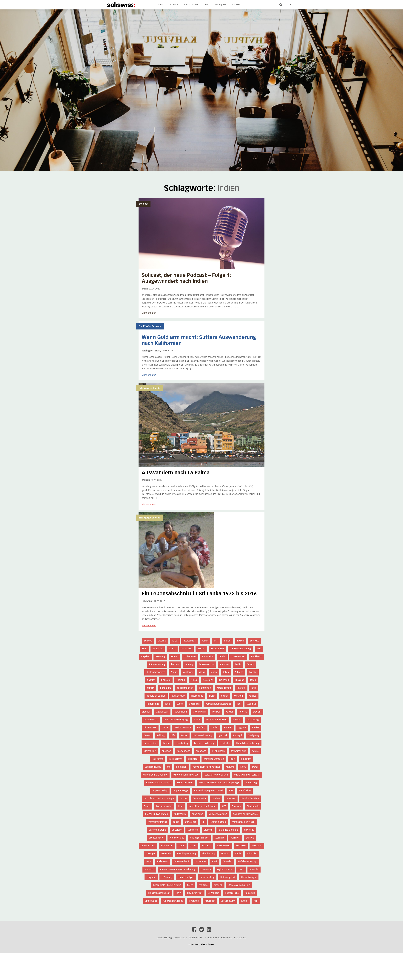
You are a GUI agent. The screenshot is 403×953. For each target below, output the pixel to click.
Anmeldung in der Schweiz (202, 806)
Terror (168, 704)
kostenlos (225, 743)
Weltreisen (257, 846)
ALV (224, 806)
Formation (181, 767)
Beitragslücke (232, 893)
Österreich (208, 680)
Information (167, 846)
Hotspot (225, 854)
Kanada (252, 696)
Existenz (250, 838)
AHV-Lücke (213, 893)
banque (175, 664)
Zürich (194, 680)
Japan (253, 680)
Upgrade (242, 728)
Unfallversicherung (247, 861)
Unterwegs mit (227, 877)
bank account (178, 696)
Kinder (244, 901)
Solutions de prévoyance (245, 814)
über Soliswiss (191, 5)
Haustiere (230, 798)
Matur (255, 767)
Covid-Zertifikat (194, 893)
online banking (207, 877)
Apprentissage (180, 791)
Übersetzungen (248, 877)
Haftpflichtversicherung (247, 743)
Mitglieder (210, 901)
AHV (259, 649)
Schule (255, 751)
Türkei (165, 728)
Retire (190, 885)
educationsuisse (153, 767)
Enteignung (253, 735)
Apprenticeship (159, 791)
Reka (180, 806)
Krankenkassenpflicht (159, 893)
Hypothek (222, 735)
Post (231, 791)
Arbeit (205, 641)
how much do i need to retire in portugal (219, 783)
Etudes (255, 728)
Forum (174, 672)
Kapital (229, 712)
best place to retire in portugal (159, 798)
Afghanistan (162, 712)
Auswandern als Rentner (155, 775)
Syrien (180, 704)
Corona (147, 735)
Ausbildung (197, 814)
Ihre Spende (240, 938)
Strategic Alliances (199, 838)
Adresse (243, 712)
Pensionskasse (206, 664)
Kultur (181, 846)
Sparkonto (200, 861)
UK (203, 822)
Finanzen (236, 806)
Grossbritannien (185, 688)
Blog (207, 5)
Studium (257, 712)
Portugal (237, 735)
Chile (253, 688)
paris (148, 861)
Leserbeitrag (182, 743)
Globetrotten (150, 728)
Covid (178, 893)
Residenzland (183, 751)
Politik (238, 664)
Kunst (193, 846)
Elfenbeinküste (156, 838)
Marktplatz (220, 5)
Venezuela (166, 854)
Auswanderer (151, 720)
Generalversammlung (239, 885)
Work (241, 869)
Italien (226, 672)
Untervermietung (157, 830)
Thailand (180, 680)
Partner (228, 728)
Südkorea (193, 759)
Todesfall (218, 885)
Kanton (174, 656)
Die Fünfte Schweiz (150, 326)
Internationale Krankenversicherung (177, 869)
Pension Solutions (250, 798)
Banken (201, 649)
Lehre (243, 767)
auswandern (190, 641)
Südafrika (251, 704)
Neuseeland (197, 696)
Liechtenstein (150, 743)
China (202, 672)
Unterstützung (148, 846)
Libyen (166, 743)
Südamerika (180, 814)
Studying (208, 830)
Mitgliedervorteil (164, 806)
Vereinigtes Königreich (243, 822)
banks (176, 822)
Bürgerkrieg (205, 688)
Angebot (173, 5)
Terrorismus (153, 704)
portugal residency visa (216, 775)
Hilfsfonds (194, 901)
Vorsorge (150, 854)
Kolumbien (252, 854)
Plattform (165, 680)
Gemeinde (250, 893)
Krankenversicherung (240, 649)
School (183, 798)
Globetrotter (190, 656)
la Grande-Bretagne (228, 830)
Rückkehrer (157, 759)
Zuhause (239, 672)
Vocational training (157, 822)
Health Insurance (182, 728)
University (177, 830)
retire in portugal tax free (158, 783)
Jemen (184, 735)
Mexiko (252, 672)
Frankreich (207, 656)
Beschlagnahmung (186, 854)
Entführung (165, 688)
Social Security (228, 901)
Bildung (161, 735)
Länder (227, 641)
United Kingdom (218, 822)
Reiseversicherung (202, 735)
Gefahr (222, 656)
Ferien (147, 806)
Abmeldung (253, 720)
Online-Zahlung (164, 938)
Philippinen (162, 861)
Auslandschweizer (156, 672)
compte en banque (156, 696)
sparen (224, 696)
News (160, 5)
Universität (190, 822)
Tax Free (203, 885)
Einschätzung (208, 854)
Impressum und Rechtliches (218, 938)
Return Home (175, 759)
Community (150, 751)
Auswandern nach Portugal (206, 767)
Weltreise (241, 846)
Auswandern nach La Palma (176, 472)
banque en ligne (186, 877)
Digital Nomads (224, 869)
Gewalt (250, 664)
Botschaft (224, 680)
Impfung (201, 728)
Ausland (162, 641)
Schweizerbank (181, 861)
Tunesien (227, 861)
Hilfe (173, 735)
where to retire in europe (186, 775)
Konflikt (150, 688)
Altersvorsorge (177, 838)
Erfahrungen (218, 751)
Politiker (216, 712)
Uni (168, 767)
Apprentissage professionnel (208, 791)
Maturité (230, 767)
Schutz (172, 649)
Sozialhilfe (219, 838)
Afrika (214, 672)
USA (216, 641)
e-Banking (167, 877)
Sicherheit (158, 649)
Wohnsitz (149, 869)
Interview (224, 664)
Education (246, 759)
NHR (256, 901)
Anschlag (166, 751)
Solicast (143, 203)
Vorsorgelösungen (218, 814)
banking (189, 664)
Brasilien (146, 712)
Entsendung (151, 901)
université (249, 830)
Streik (214, 861)
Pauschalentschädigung (176, 720)
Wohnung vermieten (214, 759)
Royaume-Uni (199, 798)
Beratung (160, 656)
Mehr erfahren (149, 313)
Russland (239, 680)
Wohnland (201, 751)
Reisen (240, 641)
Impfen (214, 728)
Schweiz (148, 641)
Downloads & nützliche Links (188, 938)
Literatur (206, 846)
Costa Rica (194, 704)
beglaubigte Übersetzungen (167, 885)
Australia (254, 869)
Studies (216, 798)
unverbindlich (199, 712)
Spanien (151, 680)
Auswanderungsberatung (218, 704)
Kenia (238, 854)
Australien (188, 672)
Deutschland (217, 649)
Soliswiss (254, 641)
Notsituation (180, 712)
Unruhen (238, 696)
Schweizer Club (238, 751)
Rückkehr (235, 838)
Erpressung (251, 783)
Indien (212, 696)
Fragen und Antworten (156, 814)
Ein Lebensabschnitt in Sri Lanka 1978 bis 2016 (199, 593)
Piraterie (241, 688)
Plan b (197, 720)
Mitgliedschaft (224, 688)
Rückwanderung (157, 664)
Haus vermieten (185, 783)
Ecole (232, 759)
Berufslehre (245, 791)
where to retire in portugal (247, 775)
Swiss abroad (223, 846)
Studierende (253, 806)
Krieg (174, 641)
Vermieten (193, 830)
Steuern (237, 720)
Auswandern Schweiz (216, 720)
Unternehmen (238, 656)
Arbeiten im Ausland (173, 901)
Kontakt (236, 5)
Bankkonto (256, 656)
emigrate (151, 877)
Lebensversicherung (204, 743)
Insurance (206, 869)
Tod (239, 704)
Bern (144, 649)
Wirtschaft (187, 649)
